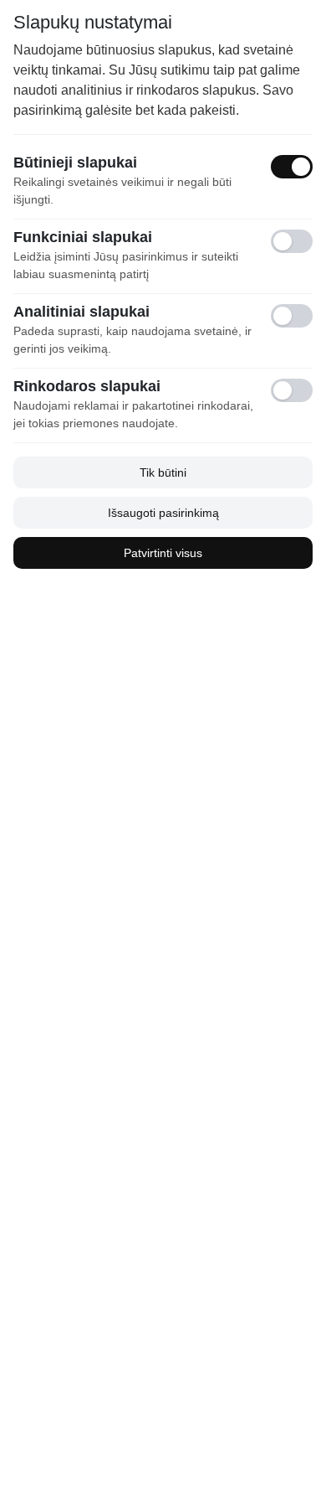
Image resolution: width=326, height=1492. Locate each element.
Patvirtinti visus (163, 553)
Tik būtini (163, 472)
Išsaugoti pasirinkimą (163, 512)
